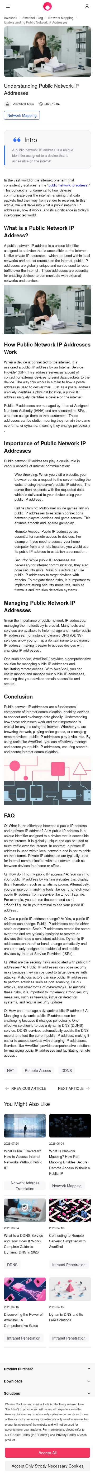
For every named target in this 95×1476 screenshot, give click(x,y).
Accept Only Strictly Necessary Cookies (48, 1466)
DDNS (66, 1070)
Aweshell (10, 17)
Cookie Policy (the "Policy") (29, 1434)
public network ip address (68, 185)
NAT (10, 1070)
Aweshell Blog (32, 17)
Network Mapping (61, 17)
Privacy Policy (66, 1434)
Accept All (47, 1452)
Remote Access (38, 1070)
